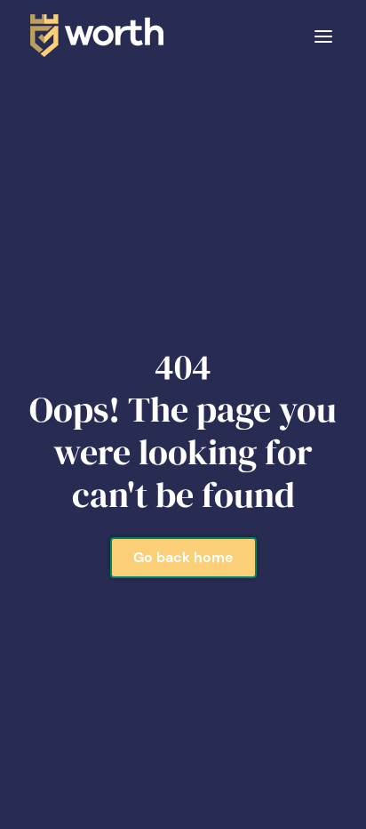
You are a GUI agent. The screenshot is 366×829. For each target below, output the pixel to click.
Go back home (183, 557)
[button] (323, 35)
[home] (92, 35)
